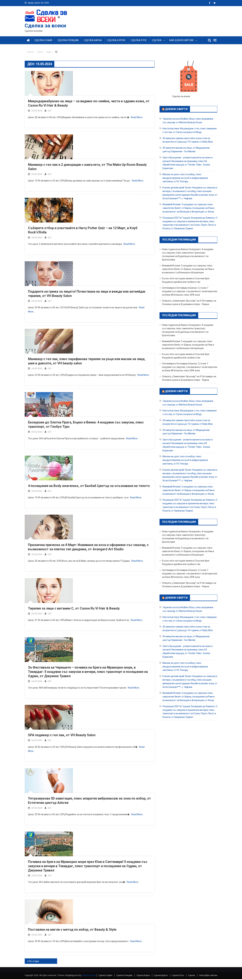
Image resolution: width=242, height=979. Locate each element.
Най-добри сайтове (181, 40)
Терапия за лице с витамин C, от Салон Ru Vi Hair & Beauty (74, 608)
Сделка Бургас (116, 40)
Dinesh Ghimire (88, 975)
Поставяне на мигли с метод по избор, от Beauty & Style (72, 929)
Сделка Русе (139, 40)
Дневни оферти (176, 109)
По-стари (34, 961)
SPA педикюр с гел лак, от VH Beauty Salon (61, 735)
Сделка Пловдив (68, 40)
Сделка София (43, 40)
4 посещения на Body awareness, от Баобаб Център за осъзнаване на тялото (89, 486)
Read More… (137, 117)
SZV (50, 110)
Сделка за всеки (45, 25)
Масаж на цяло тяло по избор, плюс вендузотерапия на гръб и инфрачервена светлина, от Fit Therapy (185, 178)
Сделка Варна (93, 40)
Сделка (156, 40)
